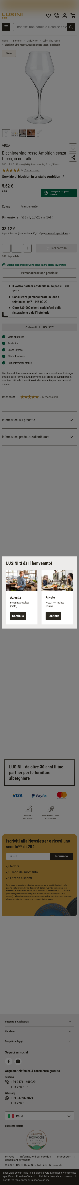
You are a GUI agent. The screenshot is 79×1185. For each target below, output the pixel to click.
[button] (21, 597)
